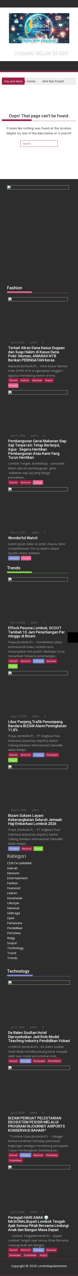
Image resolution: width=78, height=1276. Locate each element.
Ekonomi (26, 482)
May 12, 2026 (18, 810)
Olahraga (13, 913)
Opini (10, 918)
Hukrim (25, 380)
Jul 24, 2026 (17, 1112)
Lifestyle (14, 558)
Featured (13, 888)
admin (33, 342)
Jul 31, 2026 (17, 1027)
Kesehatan (14, 898)
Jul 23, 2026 (17, 1212)
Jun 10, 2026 (17, 622)
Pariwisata (52, 754)
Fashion (12, 883)
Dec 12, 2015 (18, 532)
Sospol (48, 380)
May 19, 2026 (18, 716)
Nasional (37, 380)
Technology (15, 948)
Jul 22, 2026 (17, 342)
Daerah (13, 380)
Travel (12, 666)
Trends (13, 385)
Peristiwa (14, 933)
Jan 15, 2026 (17, 435)
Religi (11, 938)
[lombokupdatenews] (5, 65)
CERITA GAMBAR (19, 863)
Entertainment (17, 878)
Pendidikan (14, 928)
